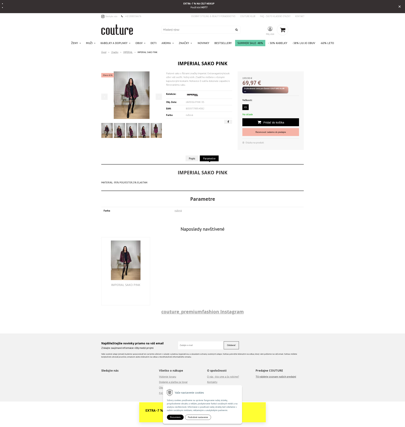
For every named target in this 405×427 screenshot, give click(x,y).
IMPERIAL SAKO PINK (125, 285)
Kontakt (300, 16)
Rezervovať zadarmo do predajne (270, 132)
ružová (178, 210)
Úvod (103, 52)
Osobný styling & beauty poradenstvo (213, 16)
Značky (114, 52)
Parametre (209, 158)
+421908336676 (133, 16)
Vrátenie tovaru (167, 376)
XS (245, 107)
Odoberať (231, 345)
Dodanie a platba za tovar (173, 382)
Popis (192, 158)
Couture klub (247, 16)
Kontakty (212, 382)
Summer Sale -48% (250, 43)
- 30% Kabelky (277, 43)
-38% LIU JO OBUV (303, 43)
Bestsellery (223, 43)
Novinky (203, 43)
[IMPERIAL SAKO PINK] (131, 95)
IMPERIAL (128, 52)
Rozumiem (175, 417)
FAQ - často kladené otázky (275, 16)
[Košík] (282, 29)
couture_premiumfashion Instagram (202, 311)
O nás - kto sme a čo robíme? (223, 376)
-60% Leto (327, 43)
